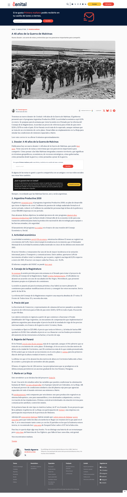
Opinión (15, 479)
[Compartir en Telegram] (114, 110)
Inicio (13, 29)
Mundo (14, 477)
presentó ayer (27, 202)
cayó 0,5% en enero (39, 239)
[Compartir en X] (104, 110)
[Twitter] (75, 4)
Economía (15, 474)
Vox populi (50, 466)
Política (15, 482)
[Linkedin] (85, 4)
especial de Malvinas (29, 417)
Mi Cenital (108, 4)
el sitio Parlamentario (56, 276)
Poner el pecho (52, 474)
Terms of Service (74, 489)
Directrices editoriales (89, 479)
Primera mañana (34, 29)
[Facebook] (80, 4)
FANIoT (62, 410)
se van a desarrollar (34, 385)
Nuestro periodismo (88, 466)
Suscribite (48, 21)
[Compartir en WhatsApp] (111, 110)
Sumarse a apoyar (88, 469)
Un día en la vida (30, 452)
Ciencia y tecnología (18, 466)
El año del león (51, 469)
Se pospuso (16, 273)
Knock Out (50, 472)
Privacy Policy (67, 489)
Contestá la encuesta (74, 184)
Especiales (51, 463)
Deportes (15, 472)
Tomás (14, 441)
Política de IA (87, 477)
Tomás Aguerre (22, 110)
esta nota (37, 425)
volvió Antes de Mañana (62, 417)
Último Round (69, 471)
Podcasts (68, 463)
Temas (15, 463)
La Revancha (69, 473)
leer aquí (48, 264)
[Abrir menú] (9, 5)
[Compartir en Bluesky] (107, 111)
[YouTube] (72, 4)
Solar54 (52, 378)
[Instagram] (78, 4)
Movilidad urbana (52, 479)
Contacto (86, 472)
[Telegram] (83, 4)
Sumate (94, 4)
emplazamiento (20, 394)
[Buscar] (68, 4)
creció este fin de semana (32, 344)
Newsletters (22, 29)
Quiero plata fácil (52, 477)
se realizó (39, 228)
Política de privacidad (89, 474)
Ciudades (15, 469)
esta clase (20, 432)
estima (65, 352)
